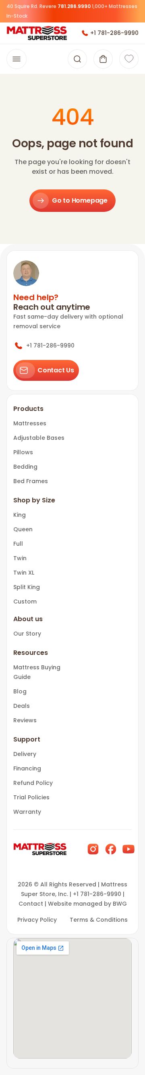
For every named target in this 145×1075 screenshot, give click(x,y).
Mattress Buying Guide (36, 672)
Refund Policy (33, 783)
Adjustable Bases (38, 438)
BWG (120, 904)
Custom (25, 601)
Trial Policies (31, 797)
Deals (21, 706)
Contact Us (55, 370)
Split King (26, 587)
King (19, 515)
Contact (31, 904)
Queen (23, 529)
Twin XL (23, 573)
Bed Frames (30, 481)
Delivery (24, 754)
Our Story (27, 634)
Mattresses (29, 423)
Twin (20, 558)
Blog (20, 691)
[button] (103, 59)
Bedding (25, 467)
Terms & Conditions (99, 920)
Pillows (23, 452)
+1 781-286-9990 (114, 33)
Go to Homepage (80, 200)
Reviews (25, 720)
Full (18, 544)
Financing (27, 768)
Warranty (27, 812)
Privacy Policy (37, 920)
